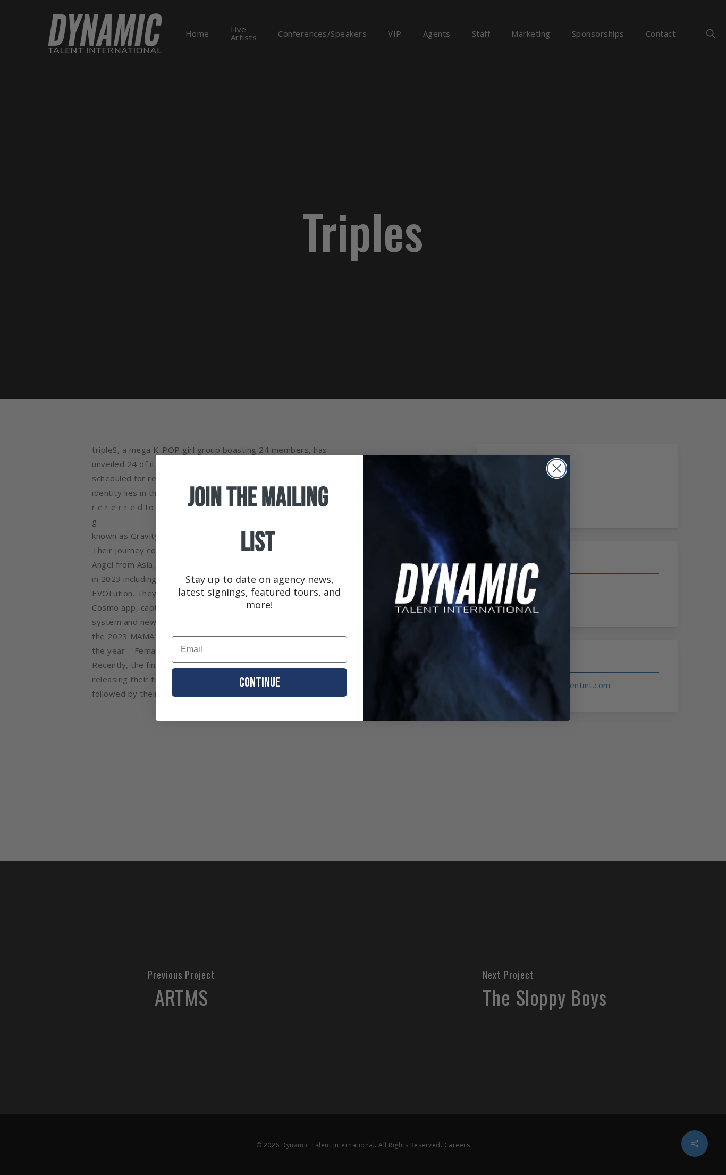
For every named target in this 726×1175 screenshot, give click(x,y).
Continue (259, 682)
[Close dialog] (556, 468)
